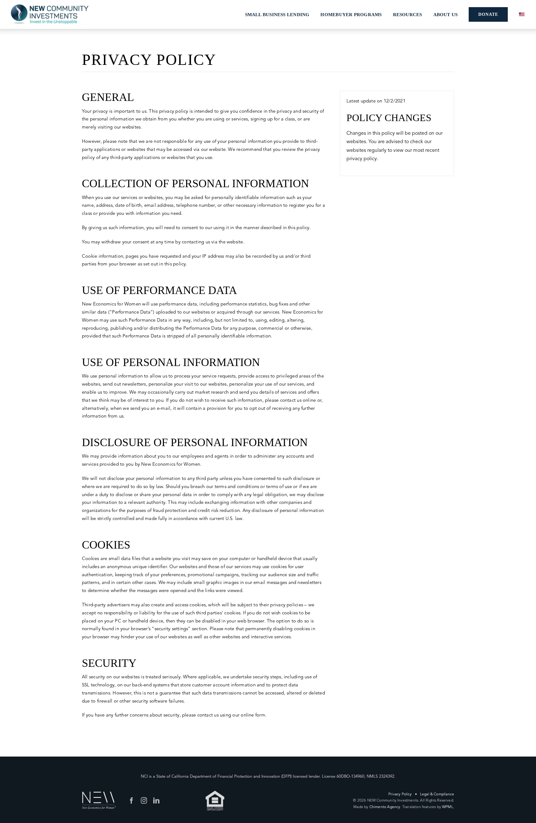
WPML (447, 807)
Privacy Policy (400, 794)
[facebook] (131, 801)
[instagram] (144, 801)
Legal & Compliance (437, 794)
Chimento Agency (384, 807)
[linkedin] (156, 801)
